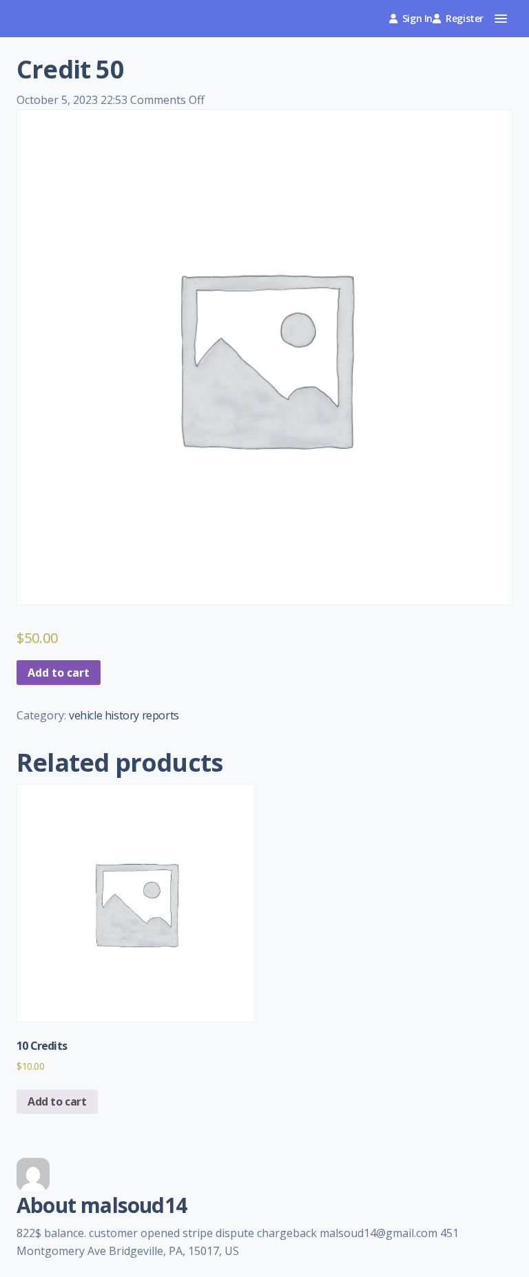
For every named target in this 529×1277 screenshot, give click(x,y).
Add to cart (59, 672)
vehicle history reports (124, 715)
